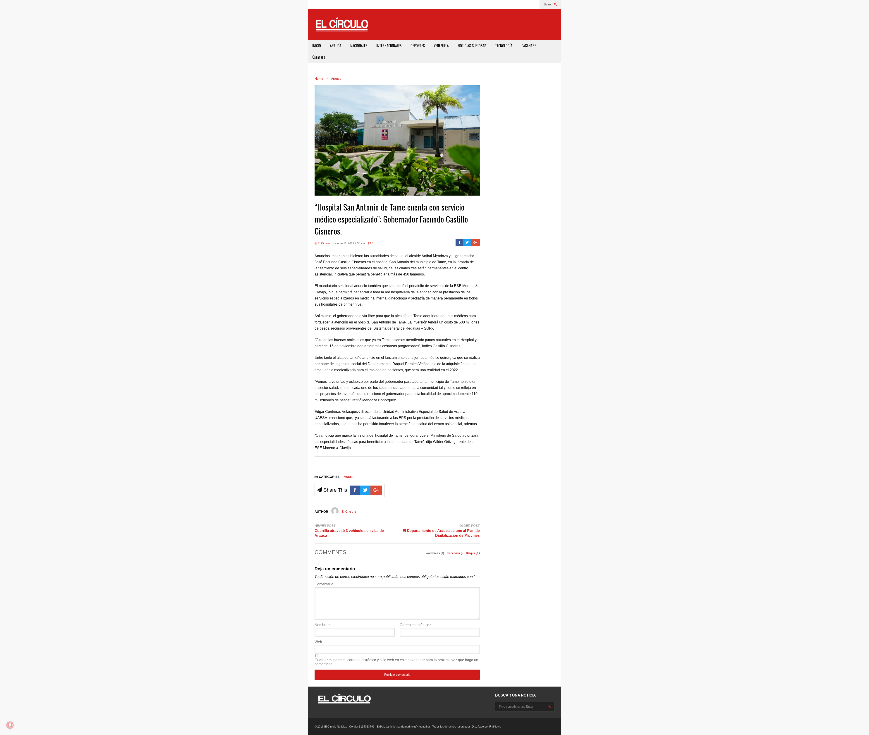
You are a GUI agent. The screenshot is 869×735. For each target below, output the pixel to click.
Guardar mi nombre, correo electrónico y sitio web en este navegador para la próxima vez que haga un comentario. (396, 662)
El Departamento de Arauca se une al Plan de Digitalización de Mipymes (441, 533)
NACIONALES (358, 45)
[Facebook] (459, 242)
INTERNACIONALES (388, 45)
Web (318, 642)
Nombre (322, 625)
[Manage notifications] (10, 725)
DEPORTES (418, 45)
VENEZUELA (441, 45)
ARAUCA (335, 45)
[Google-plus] (475, 242)
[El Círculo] (341, 26)
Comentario (325, 584)
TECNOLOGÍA (503, 45)
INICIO (316, 45)
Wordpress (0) (435, 553)
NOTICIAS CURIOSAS (472, 45)
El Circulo (323, 243)
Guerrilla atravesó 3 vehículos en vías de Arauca (349, 533)
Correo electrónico (416, 625)
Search (549, 4)
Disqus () (473, 553)
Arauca (349, 477)
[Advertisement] (474, 24)
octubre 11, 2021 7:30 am (349, 243)
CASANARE (528, 45)
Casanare (318, 57)
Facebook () (455, 553)
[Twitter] (467, 242)
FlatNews (495, 726)
